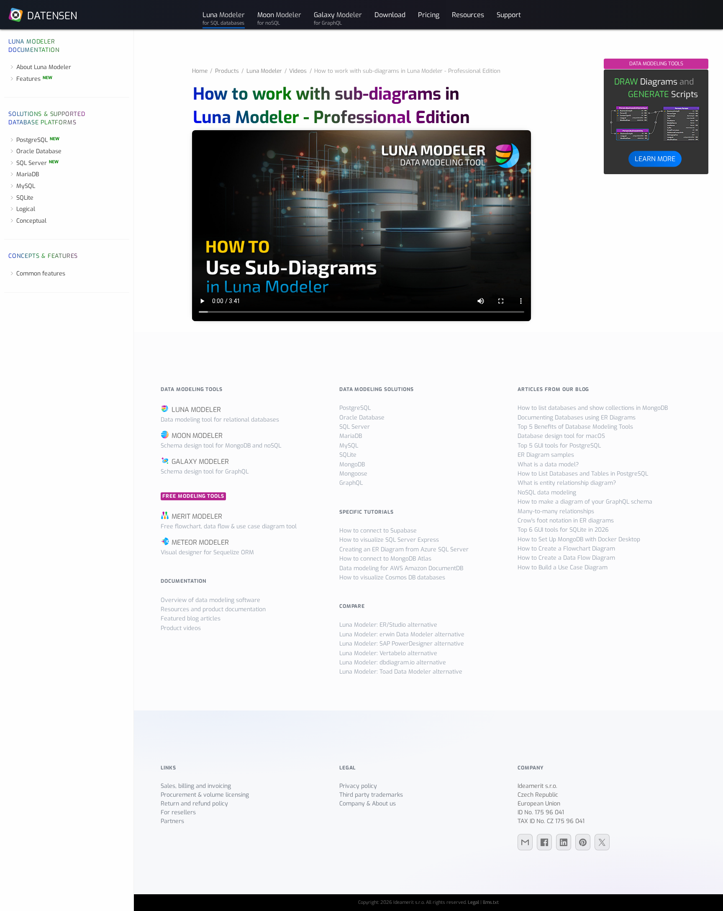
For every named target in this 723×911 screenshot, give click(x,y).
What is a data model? (548, 464)
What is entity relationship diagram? (567, 483)
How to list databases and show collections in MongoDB (593, 408)
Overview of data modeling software (210, 600)
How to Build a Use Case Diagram (563, 567)
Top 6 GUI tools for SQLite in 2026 (563, 530)
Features (34, 79)
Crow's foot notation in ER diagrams (566, 521)
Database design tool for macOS (561, 436)
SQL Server (37, 163)
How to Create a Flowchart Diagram (566, 549)
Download (389, 14)
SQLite (24, 198)
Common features (40, 274)
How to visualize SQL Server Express (389, 540)
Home (200, 71)
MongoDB (352, 464)
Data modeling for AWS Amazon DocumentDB (401, 568)
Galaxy (338, 18)
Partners (172, 821)
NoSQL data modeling (547, 493)
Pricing (428, 14)
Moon (279, 18)
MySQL (25, 186)
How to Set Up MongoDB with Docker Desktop (579, 539)
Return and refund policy (194, 804)
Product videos (181, 628)
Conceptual (31, 221)
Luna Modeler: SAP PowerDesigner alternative (401, 644)
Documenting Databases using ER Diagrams (577, 418)
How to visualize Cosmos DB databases (392, 578)
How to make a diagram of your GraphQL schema (585, 502)
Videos (298, 71)
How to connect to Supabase (378, 531)
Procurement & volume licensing (205, 795)
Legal (473, 902)
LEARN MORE (655, 158)
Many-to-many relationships (556, 511)
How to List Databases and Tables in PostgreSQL (583, 474)
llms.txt (491, 902)
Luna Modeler (264, 71)
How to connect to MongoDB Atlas (385, 559)
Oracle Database (39, 151)
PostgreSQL (37, 140)
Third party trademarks (371, 795)
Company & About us (367, 804)
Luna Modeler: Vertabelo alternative (388, 653)
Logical (25, 209)
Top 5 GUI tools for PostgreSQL (559, 446)
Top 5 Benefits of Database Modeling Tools (575, 427)
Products (227, 71)
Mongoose (353, 474)
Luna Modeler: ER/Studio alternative (388, 625)
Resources (468, 14)
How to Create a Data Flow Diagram (566, 558)
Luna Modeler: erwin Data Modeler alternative (401, 634)
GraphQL (351, 483)
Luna (224, 18)
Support (509, 14)
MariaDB (27, 174)
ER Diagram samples (546, 455)
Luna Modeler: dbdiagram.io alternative (392, 663)
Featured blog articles (190, 619)
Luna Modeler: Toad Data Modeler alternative (400, 672)
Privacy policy (358, 786)
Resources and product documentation (213, 609)
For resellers (178, 812)
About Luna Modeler (43, 67)
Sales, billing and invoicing (196, 786)
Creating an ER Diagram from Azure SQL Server (404, 549)
